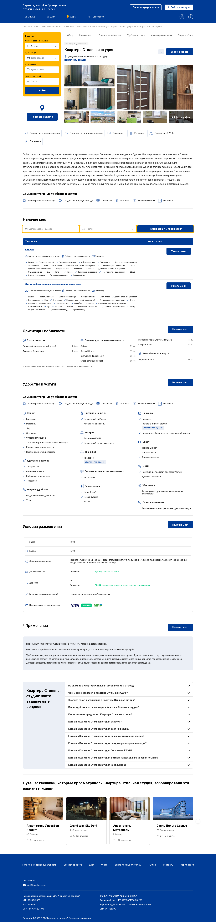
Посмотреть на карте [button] (75, 60)
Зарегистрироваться (146, 7)
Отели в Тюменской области (46, 26)
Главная (27, 26)
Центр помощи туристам (127, 864)
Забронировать (180, 51)
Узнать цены (178, 251)
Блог (52, 16)
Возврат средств (73, 864)
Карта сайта (187, 864)
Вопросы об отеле (186, 35)
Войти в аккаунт (180, 7)
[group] (43, 821)
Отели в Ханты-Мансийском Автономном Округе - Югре (89, 26)
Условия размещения (161, 35)
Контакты (168, 864)
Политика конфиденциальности (39, 864)
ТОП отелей (97, 16)
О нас (104, 864)
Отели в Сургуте (126, 26)
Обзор (70, 35)
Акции (73, 16)
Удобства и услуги (136, 35)
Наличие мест (86, 35)
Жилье (31, 16)
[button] (198, 821)
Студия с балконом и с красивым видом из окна (53, 284)
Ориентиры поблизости (110, 35)
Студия (29, 249)
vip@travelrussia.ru (36, 885)
